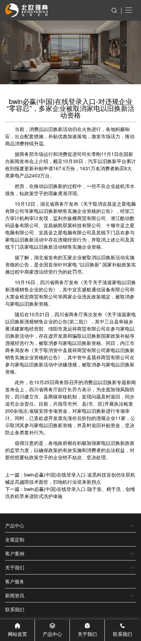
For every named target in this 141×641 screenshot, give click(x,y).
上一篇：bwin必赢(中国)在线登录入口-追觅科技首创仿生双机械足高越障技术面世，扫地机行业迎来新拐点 (70, 478)
